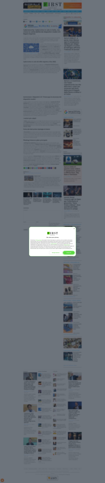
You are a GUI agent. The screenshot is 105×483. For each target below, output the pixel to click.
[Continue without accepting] (74, 229)
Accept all (69, 252)
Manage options (55, 252)
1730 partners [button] (38, 240)
